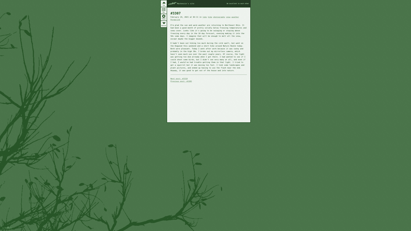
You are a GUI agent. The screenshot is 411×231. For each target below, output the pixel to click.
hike (210, 17)
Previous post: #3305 (181, 81)
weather (235, 17)
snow (228, 17)
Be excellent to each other (238, 3)
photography (219, 17)
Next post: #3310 (179, 79)
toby (205, 17)
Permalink (175, 20)
